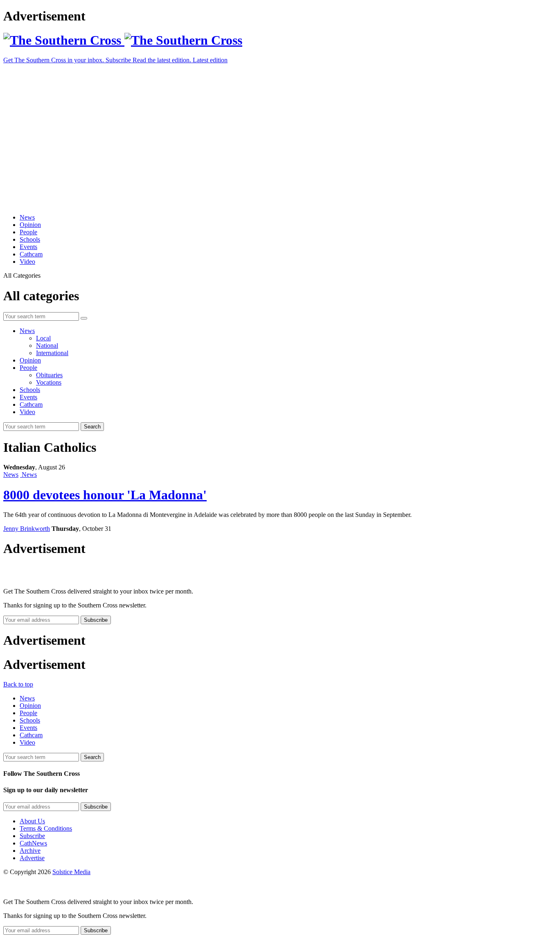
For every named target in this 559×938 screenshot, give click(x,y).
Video (27, 261)
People (28, 232)
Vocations (48, 382)
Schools (30, 239)
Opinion (30, 224)
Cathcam (31, 254)
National (47, 345)
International (52, 352)
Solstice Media (71, 871)
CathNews (33, 843)
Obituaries (49, 375)
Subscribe (32, 835)
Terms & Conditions (46, 828)
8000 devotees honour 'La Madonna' (105, 494)
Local (43, 338)
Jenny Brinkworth (26, 528)
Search (92, 427)
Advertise (32, 857)
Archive (30, 850)
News (27, 217)
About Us (32, 821)
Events (28, 246)
